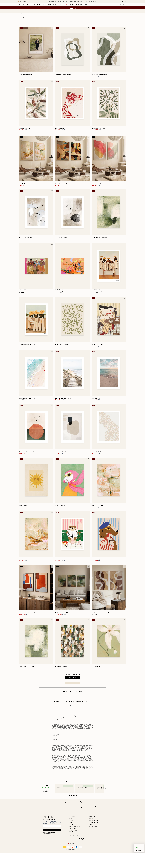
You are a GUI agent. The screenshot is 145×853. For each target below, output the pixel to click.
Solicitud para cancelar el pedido (94, 829)
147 (77, 682)
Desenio (20, 13)
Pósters (45, 4)
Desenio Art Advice (92, 816)
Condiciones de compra (93, 822)
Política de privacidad (54, 832)
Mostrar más (72, 677)
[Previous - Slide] (53, 788)
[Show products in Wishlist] (123, 4)
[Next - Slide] (105, 788)
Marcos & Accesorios (58, 4)
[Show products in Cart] (125, 4)
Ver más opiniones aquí (72, 795)
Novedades (39, 4)
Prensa (70, 818)
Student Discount (72, 828)
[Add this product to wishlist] (52, 28)
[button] (139, 848)
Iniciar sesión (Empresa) (73, 835)
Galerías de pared (73, 4)
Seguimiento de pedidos (93, 820)
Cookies (90, 824)
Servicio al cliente (92, 818)
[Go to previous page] (66, 683)
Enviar (52, 829)
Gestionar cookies (92, 831)
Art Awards (71, 833)
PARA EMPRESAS (88, 4)
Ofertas (66, 4)
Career (70, 822)
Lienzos (49, 4)
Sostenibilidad (71, 824)
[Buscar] (120, 4)
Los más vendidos (31, 4)
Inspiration (80, 4)
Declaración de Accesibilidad (74, 826)
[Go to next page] (79, 683)
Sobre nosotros (72, 816)
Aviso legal (71, 820)
